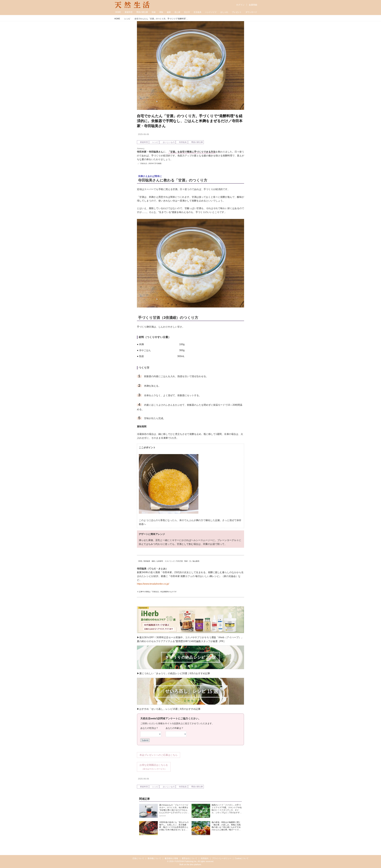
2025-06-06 (143, 134)
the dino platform (194, 864)
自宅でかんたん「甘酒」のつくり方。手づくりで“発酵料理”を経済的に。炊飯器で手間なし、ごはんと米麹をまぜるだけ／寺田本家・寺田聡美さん (190, 121)
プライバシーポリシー (221, 858)
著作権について (154, 858)
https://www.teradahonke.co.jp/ (153, 584)
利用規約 (205, 858)
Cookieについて (242, 858)
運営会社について (189, 858)
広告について (138, 858)
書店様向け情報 (171, 858)
